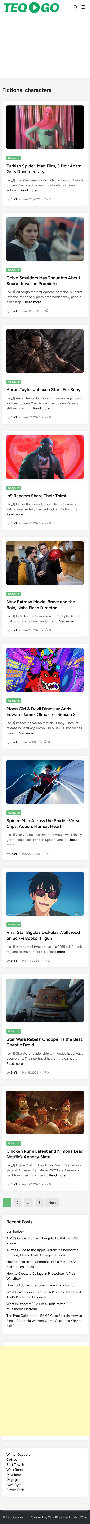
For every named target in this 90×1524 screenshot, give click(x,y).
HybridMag (79, 1517)
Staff (13, 199)
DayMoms (13, 1475)
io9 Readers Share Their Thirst (36, 495)
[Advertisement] (45, 47)
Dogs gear (13, 1480)
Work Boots (14, 1470)
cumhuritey (15, 1231)
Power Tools (15, 1490)
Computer (14, 158)
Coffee (11, 1460)
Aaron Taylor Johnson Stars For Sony (43, 389)
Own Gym (14, 1485)
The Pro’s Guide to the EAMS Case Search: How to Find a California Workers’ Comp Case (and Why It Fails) (44, 1321)
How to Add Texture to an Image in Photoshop (40, 1285)
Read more (28, 190)
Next (52, 1203)
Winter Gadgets (18, 1454)
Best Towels (15, 1465)
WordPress (56, 1517)
